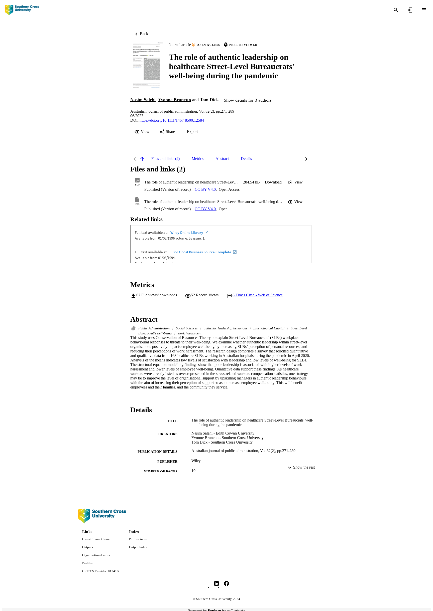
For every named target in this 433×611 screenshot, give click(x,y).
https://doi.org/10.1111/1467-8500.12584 (172, 120)
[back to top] (142, 159)
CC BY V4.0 (205, 189)
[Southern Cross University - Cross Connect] (22, 10)
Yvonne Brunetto (174, 99)
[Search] (396, 10)
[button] (273, 182)
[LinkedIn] (216, 583)
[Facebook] (227, 583)
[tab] (165, 159)
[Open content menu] (424, 10)
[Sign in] (410, 10)
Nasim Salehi (143, 99)
